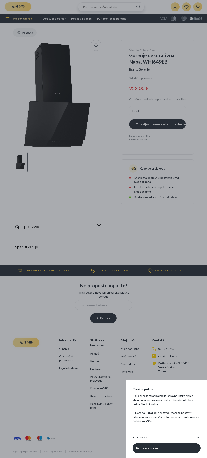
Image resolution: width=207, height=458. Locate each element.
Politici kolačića (142, 421)
